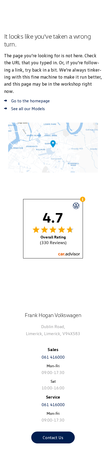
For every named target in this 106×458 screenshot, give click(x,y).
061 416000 (53, 357)
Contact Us (53, 437)
